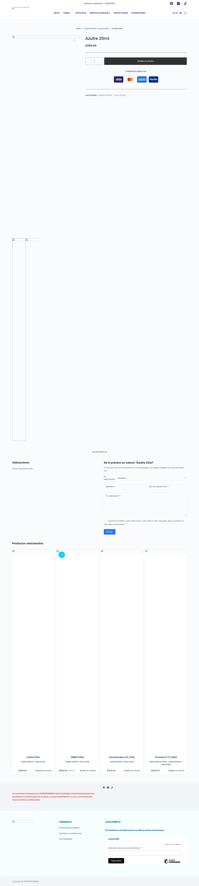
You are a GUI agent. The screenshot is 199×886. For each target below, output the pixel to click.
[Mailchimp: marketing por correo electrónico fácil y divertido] (172, 863)
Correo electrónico (159, 486)
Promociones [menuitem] (138, 13)
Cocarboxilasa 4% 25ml (122, 757)
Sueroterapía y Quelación (112, 95)
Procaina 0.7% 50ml (166, 757)
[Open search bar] (185, 13)
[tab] (99, 452)
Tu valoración (113, 496)
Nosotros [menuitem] (81, 13)
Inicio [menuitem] (57, 13)
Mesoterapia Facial (158, 762)
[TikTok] (185, 3)
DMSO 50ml (77, 757)
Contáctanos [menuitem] (120, 13)
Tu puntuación (109, 478)
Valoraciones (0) (99, 452)
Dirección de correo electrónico (125, 848)
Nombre (110, 486)
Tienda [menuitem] (66, 13)
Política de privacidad (69, 827)
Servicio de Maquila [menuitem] (100, 13)
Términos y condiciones (70, 833)
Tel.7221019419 (65, 839)
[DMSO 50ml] (77, 650)
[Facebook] (171, 3)
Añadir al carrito (146, 61)
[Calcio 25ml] (33, 650)
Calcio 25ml (33, 757)
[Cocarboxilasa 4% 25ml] (122, 650)
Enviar (110, 532)
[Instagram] (178, 3)
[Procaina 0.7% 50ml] (166, 650)
